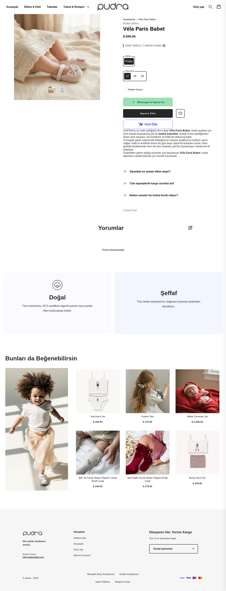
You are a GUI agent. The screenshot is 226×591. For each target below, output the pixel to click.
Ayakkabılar (129, 19)
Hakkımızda (80, 538)
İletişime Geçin (122, 581)
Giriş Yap (78, 549)
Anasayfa (12, 6)
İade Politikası (102, 581)
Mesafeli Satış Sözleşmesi (100, 574)
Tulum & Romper (74, 6)
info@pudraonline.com (33, 557)
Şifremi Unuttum (82, 555)
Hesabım (79, 531)
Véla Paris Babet (147, 19)
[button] (52, 93)
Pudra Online (131, 23)
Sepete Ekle (148, 113)
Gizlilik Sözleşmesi (129, 574)
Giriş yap (198, 6)
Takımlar (52, 6)
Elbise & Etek (32, 6)
